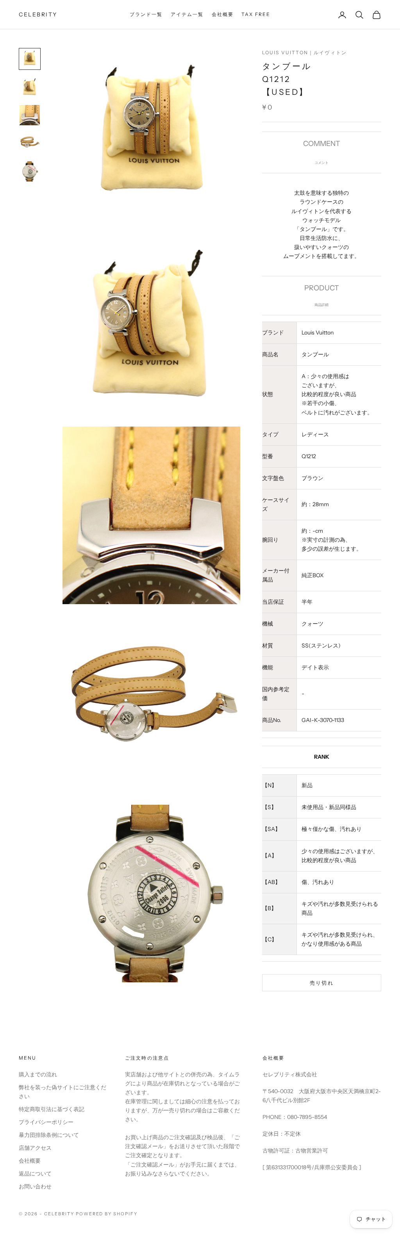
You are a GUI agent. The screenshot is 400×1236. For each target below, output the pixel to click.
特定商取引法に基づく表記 (51, 1109)
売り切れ (322, 983)
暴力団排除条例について (49, 1134)
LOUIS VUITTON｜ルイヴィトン (304, 52)
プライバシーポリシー (46, 1122)
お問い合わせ (35, 1186)
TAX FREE (255, 14)
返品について (35, 1173)
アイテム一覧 (187, 14)
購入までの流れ (38, 1074)
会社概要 (223, 14)
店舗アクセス (35, 1147)
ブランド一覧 (146, 14)
